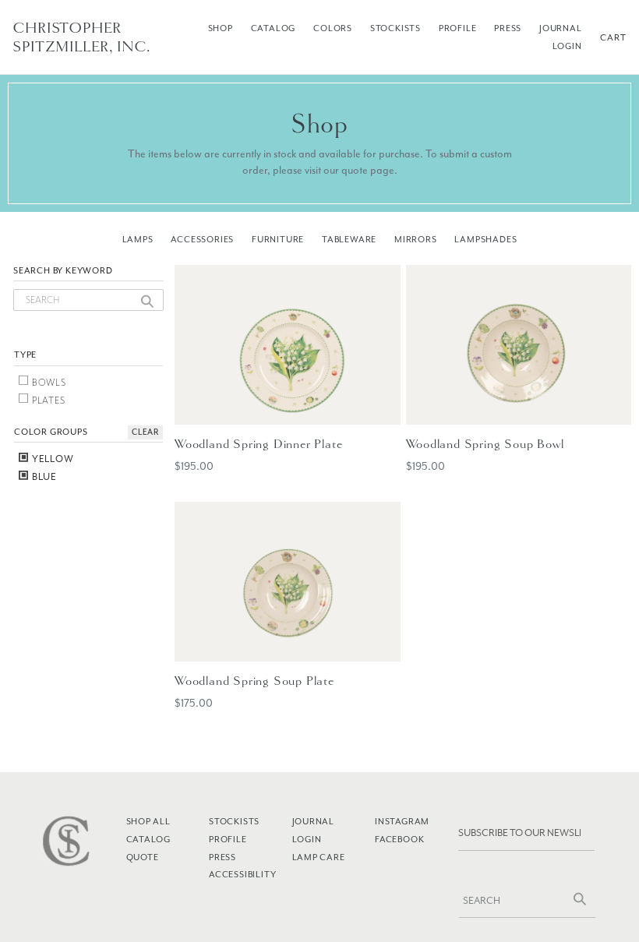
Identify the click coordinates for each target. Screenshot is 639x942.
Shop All (148, 821)
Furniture (278, 239)
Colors (332, 28)
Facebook (399, 839)
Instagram (402, 821)
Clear (145, 432)
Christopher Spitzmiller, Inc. (81, 37)
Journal (560, 28)
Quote (142, 857)
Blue (43, 477)
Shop (220, 28)
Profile (458, 28)
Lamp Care (318, 857)
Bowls (48, 382)
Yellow (52, 459)
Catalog (273, 28)
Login (567, 46)
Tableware (349, 239)
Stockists (395, 28)
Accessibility (242, 874)
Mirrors (415, 239)
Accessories (202, 239)
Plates (47, 400)
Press (507, 28)
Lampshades (485, 239)
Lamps (138, 239)
